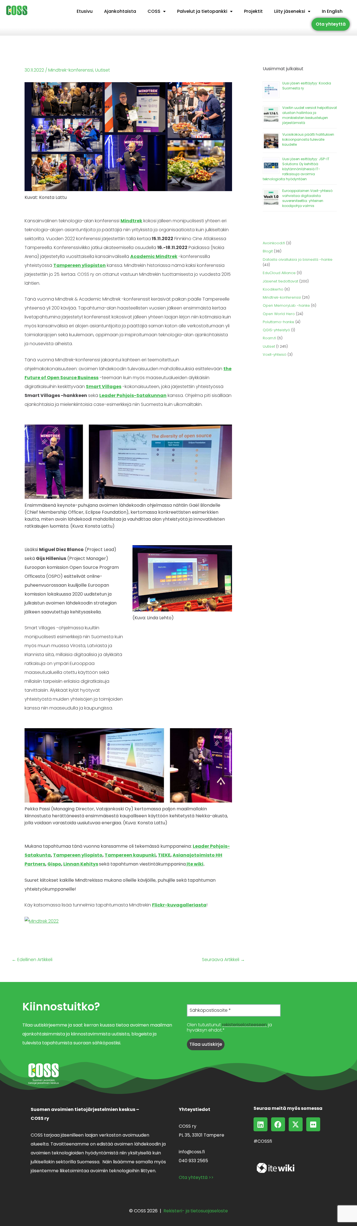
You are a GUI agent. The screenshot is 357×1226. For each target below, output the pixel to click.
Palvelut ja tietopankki (202, 11)
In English (332, 11)
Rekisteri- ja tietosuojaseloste (195, 1211)
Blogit (268, 251)
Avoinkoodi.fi (274, 243)
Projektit (253, 11)
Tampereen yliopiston (79, 265)
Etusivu (85, 11)
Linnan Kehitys (80, 864)
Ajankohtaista (120, 11)
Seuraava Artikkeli (223, 959)
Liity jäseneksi (289, 11)
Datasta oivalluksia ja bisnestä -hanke (297, 259)
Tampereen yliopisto (77, 855)
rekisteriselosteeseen (244, 1025)
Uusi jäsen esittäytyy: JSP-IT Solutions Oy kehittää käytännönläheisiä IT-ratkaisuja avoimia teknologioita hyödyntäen (296, 169)
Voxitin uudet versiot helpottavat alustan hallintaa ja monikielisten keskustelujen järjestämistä (309, 115)
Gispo (54, 864)
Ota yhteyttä (331, 24)
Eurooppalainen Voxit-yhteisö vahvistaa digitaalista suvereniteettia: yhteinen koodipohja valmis (307, 198)
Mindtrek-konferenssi (70, 70)
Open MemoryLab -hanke (286, 305)
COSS (154, 11)
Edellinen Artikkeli (32, 959)
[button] (156, 11)
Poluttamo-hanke (278, 322)
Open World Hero (279, 313)
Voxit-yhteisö (274, 354)
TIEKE (164, 855)
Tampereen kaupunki (130, 855)
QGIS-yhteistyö (276, 330)
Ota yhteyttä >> (196, 1177)
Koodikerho (273, 289)
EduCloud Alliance (279, 273)
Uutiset (102, 70)
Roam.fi (269, 338)
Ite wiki (194, 864)
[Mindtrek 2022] (42, 921)
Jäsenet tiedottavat (280, 281)
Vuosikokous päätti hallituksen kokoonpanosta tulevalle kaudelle (308, 139)
